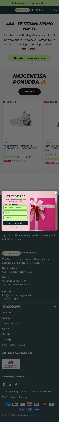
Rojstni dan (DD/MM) (10, 204)
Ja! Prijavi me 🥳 (15, 223)
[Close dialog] (56, 193)
